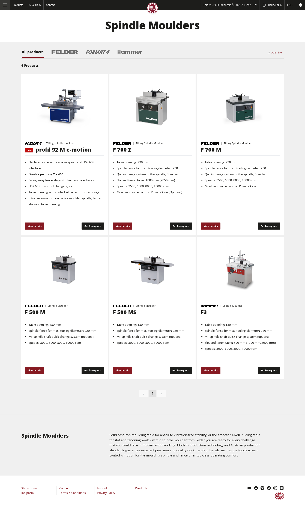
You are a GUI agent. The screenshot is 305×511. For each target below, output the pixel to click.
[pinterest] (269, 488)
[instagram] (275, 488)
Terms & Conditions (72, 493)
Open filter (277, 52)
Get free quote (92, 226)
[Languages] (300, 5)
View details (34, 226)
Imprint (102, 488)
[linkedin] (282, 488)
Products (141, 488)
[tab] (33, 54)
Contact (64, 488)
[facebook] (256, 488)
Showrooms (29, 488)
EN (289, 5)
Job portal (27, 493)
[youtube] (249, 488)
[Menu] (5, 5)
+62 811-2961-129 (246, 5)
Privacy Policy (106, 493)
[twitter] (262, 488)
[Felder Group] (152, 8)
